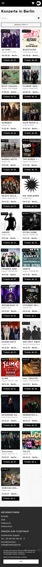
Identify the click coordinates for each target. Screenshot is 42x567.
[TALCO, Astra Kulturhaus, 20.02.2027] (31, 440)
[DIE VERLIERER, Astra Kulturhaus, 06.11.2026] (31, 184)
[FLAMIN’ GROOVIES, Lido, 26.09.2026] (31, 75)
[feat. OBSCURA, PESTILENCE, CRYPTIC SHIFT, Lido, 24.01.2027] (31, 367)
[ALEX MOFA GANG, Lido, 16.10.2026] (31, 111)
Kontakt (4, 516)
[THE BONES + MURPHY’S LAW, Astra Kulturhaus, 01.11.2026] (31, 148)
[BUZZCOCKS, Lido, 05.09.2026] (31, 38)
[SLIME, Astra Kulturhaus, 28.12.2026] (10, 367)
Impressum (6, 523)
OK (21, 561)
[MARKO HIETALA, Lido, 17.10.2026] (10, 148)
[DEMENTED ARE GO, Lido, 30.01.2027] (31, 403)
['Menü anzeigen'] (3, 3)
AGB (3, 520)
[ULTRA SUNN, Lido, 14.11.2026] (31, 221)
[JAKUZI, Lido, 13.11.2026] (10, 221)
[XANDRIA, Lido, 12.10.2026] (10, 111)
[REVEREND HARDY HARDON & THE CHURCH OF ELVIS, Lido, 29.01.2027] (10, 403)
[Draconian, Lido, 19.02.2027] (10, 440)
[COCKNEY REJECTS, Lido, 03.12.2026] (31, 294)
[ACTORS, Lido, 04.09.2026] (10, 38)
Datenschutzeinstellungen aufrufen (15, 557)
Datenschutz (6, 526)
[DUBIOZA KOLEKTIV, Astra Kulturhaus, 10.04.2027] (10, 476)
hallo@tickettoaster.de (10, 545)
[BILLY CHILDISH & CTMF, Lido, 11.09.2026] (10, 75)
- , (10, 56)
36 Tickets (38, 3)
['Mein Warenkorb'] (33, 3)
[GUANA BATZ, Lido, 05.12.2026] (10, 330)
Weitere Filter (20, 25)
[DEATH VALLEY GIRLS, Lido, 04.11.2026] (10, 184)
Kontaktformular (8, 542)
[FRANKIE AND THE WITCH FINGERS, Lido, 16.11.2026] (10, 257)
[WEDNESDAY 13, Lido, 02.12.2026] (10, 294)
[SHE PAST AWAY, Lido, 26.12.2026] (31, 330)
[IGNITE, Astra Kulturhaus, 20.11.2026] (31, 257)
